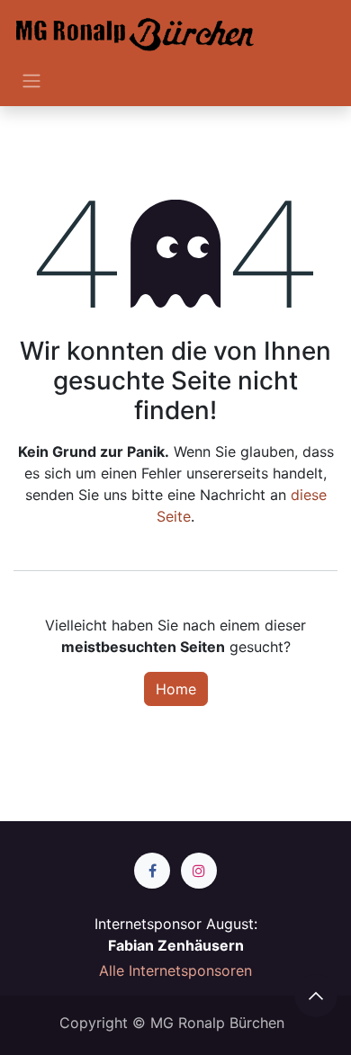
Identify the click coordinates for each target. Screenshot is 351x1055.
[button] (316, 995)
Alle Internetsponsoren (175, 970)
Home (176, 689)
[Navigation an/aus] (32, 80)
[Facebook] (152, 871)
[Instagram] (199, 871)
